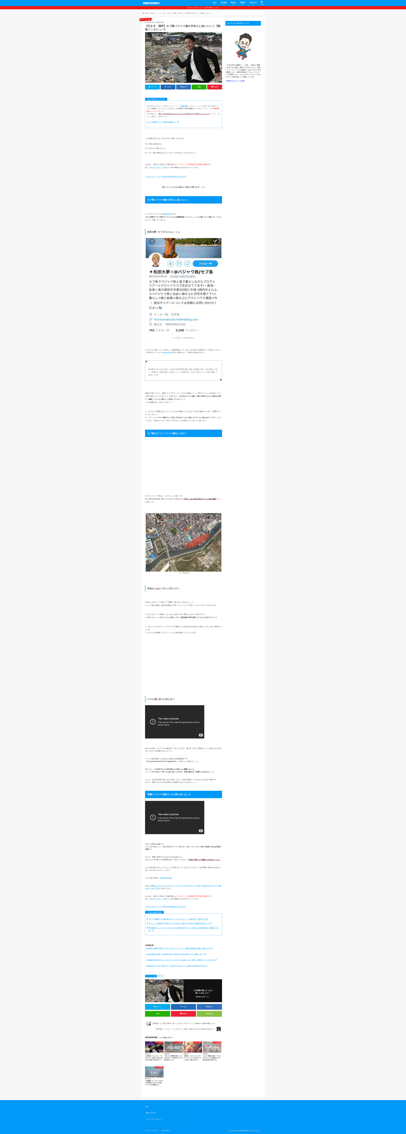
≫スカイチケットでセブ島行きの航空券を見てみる (164, 177)
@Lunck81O (167, 352)
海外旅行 (233, 3)
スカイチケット (158, 167)
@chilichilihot (165, 878)
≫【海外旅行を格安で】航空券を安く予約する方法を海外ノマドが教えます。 (174, 954)
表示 (203, 187)
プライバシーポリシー (154, 1119)
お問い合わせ (253, 3)
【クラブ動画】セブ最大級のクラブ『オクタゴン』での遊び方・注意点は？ (177, 919)
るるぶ (183, 106)
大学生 (161, 976)
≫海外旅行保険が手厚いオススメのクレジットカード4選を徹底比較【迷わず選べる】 (177, 948)
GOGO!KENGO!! (151, 3)
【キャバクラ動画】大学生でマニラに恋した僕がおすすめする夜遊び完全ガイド (178, 923)
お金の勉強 (223, 3)
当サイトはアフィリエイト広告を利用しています (204, 7)
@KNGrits (166, 214)
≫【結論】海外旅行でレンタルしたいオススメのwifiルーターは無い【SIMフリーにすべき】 (180, 960)
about (214, 3)
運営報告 (242, 3)
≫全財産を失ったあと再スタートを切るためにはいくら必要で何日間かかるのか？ (176, 966)
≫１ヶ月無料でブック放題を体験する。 (162, 122)
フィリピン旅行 (151, 976)
